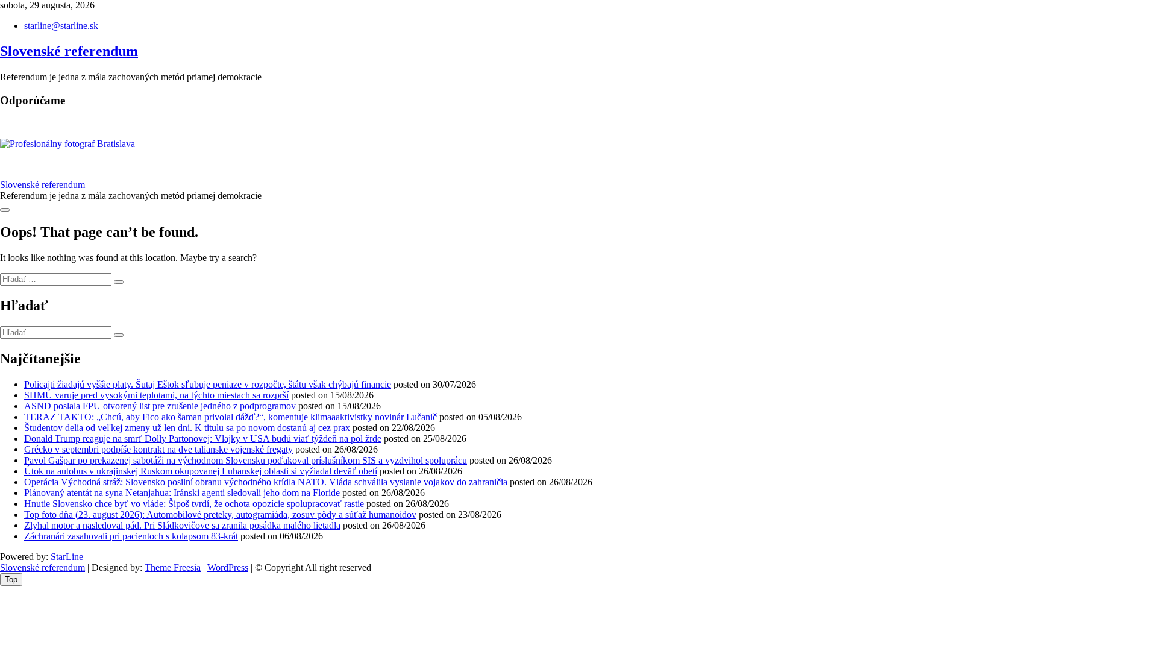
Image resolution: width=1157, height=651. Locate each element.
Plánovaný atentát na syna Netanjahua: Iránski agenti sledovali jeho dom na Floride (182, 493)
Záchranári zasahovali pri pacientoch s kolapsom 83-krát (131, 536)
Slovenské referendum (69, 51)
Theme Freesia (173, 567)
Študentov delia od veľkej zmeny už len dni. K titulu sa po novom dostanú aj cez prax (187, 428)
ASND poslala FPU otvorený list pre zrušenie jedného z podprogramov (160, 406)
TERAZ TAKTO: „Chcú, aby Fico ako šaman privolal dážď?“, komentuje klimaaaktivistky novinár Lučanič (230, 417)
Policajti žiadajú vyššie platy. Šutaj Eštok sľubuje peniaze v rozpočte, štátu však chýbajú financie (207, 384)
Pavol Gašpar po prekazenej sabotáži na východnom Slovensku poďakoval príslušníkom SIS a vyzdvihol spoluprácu (245, 460)
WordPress (227, 567)
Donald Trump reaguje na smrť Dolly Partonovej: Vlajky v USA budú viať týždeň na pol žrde (202, 438)
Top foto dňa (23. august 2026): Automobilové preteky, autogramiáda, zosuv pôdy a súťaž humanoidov (220, 514)
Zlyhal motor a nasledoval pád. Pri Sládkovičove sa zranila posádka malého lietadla (182, 525)
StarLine (67, 557)
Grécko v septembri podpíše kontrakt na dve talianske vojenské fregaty (158, 449)
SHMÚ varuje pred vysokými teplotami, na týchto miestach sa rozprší (156, 395)
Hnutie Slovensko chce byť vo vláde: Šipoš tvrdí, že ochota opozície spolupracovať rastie (194, 503)
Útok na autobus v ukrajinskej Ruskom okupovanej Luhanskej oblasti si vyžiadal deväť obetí (200, 471)
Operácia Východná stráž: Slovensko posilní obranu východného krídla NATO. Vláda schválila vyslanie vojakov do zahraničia (265, 482)
